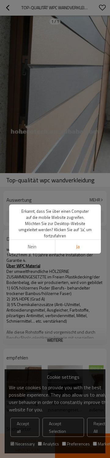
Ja (78, 246)
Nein (32, 246)
